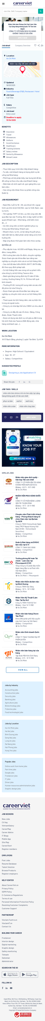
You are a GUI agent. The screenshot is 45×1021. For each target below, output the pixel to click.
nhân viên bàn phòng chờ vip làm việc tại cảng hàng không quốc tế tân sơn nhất (21, 394)
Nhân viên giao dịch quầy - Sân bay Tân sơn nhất (27, 478)
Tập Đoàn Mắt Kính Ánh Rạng (27, 656)
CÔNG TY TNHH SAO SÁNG (26, 547)
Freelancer (6, 938)
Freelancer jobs (11, 776)
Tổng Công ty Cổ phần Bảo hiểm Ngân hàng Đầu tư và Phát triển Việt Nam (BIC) (28, 568)
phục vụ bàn (8, 401)
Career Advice (7, 832)
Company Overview (22, 45)
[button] (35, 45)
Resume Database (9, 864)
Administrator (7, 961)
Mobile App (6, 839)
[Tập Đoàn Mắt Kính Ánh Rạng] (9, 655)
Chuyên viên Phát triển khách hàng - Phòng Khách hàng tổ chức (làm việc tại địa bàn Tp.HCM (28, 518)
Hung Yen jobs (10, 750)
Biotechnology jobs (12, 706)
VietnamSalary (8, 825)
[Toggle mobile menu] (3, 4)
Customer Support (9, 908)
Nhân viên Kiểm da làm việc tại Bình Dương (27, 582)
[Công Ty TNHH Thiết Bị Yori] (9, 602)
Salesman (6, 958)
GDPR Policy (7, 892)
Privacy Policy (7, 888)
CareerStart (7, 846)
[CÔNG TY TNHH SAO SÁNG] (9, 546)
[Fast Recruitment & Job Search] (22, 3)
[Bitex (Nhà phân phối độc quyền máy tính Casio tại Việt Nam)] (9, 618)
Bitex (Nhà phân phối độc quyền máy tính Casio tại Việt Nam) (28, 620)
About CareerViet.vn (10, 885)
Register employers (10, 874)
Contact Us (6, 926)
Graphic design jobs (13, 788)
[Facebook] (2, 988)
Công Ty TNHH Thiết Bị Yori (26, 603)
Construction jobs (12, 693)
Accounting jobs (11, 690)
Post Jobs (6, 860)
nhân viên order (9, 406)
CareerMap (6, 829)
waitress (29, 401)
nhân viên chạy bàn (27, 406)
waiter (19, 401)
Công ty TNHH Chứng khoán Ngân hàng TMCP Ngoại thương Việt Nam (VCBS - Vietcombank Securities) (28, 527)
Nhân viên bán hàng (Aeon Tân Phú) (27, 614)
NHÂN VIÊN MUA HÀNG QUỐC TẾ (28, 496)
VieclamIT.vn (7, 923)
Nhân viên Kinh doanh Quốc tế (27, 633)
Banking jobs (10, 699)
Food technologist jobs (14, 712)
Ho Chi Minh (11, 58)
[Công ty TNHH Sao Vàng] (9, 586)
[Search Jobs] (40, 11)
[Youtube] (11, 988)
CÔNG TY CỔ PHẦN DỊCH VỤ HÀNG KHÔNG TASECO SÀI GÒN (22, 32)
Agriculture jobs (11, 703)
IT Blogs (5, 836)
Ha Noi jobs (9, 731)
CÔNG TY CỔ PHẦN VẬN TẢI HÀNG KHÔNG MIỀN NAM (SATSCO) (28, 483)
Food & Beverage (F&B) (15, 91)
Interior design (8, 941)
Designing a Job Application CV (22, 372)
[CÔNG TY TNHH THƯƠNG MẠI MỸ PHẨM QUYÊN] (9, 636)
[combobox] (20, 11)
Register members (9, 849)
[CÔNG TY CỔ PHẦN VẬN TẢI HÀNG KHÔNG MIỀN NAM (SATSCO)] (9, 481)
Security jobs (10, 696)
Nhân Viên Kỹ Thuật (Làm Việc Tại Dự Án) (26, 598)
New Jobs (6, 819)
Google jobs (9, 773)
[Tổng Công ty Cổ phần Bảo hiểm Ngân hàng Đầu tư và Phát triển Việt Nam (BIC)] (9, 562)
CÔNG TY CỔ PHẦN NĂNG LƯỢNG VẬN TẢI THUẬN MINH (28, 502)
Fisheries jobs (10, 709)
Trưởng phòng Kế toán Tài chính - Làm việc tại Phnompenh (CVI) (27, 560)
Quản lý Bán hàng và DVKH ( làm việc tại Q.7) (27, 543)
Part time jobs (10, 769)
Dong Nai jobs (10, 738)
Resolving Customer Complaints (15, 905)
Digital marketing (9, 944)
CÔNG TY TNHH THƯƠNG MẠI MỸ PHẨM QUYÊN (28, 638)
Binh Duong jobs (11, 734)
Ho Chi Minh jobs (11, 728)
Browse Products (9, 870)
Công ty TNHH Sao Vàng (25, 587)
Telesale (5, 954)
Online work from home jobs (16, 766)
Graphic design (8, 948)
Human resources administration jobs (20, 785)
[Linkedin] (7, 988)
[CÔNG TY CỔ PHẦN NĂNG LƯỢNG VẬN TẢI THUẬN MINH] (9, 500)
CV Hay (5, 822)
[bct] (22, 1014)
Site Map (5, 842)
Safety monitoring (9, 951)
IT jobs (7, 779)
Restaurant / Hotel (32, 91)
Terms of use (7, 898)
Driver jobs (9, 782)
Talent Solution (8, 867)
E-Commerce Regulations (12, 895)
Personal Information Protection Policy (18, 902)
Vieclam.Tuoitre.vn (9, 920)
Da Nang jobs (10, 744)
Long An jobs (10, 741)
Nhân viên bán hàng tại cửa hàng (27, 651)
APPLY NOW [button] (22, 38)
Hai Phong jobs (11, 747)
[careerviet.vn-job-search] (10, 974)
